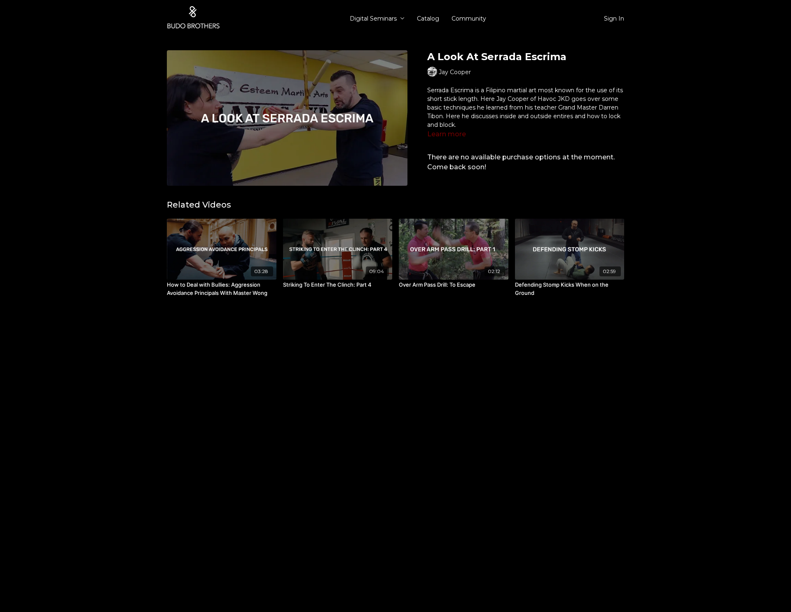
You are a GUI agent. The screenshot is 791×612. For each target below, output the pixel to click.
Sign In (614, 18)
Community (469, 18)
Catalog (428, 18)
